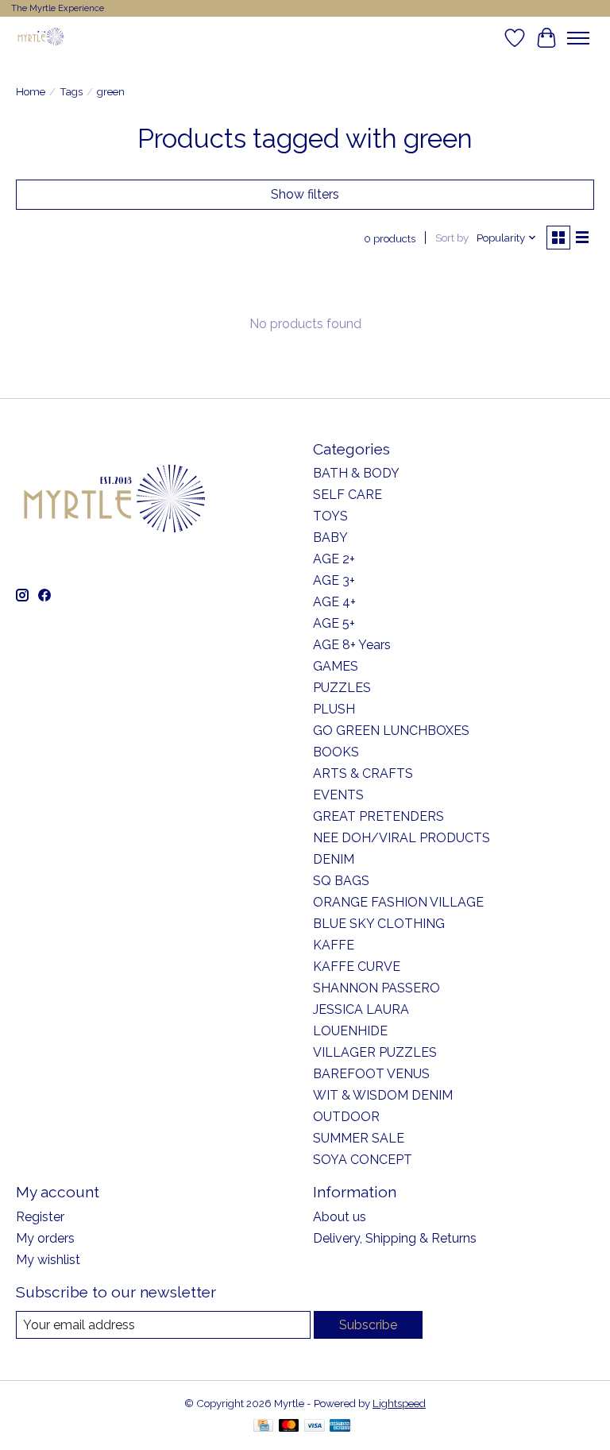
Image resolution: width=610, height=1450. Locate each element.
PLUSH (334, 709)
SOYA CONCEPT (362, 1159)
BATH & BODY (356, 473)
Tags (71, 91)
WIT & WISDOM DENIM (383, 1095)
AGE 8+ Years (352, 644)
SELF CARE (347, 494)
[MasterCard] (289, 1426)
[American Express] (340, 1426)
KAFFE (333, 945)
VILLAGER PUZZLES (375, 1052)
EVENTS (338, 794)
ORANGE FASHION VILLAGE (398, 902)
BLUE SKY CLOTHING (379, 923)
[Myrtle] (40, 37)
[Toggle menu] (578, 38)
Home (30, 91)
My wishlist (48, 1259)
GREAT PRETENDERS (378, 816)
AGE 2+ (334, 558)
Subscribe (368, 1324)
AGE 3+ (334, 580)
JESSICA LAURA (361, 1009)
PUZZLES (342, 687)
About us (339, 1216)
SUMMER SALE (358, 1138)
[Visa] (314, 1426)
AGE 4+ (334, 601)
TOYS (330, 516)
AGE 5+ (334, 623)
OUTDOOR (346, 1116)
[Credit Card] (263, 1426)
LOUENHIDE (350, 1030)
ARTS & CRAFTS (363, 773)
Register (40, 1216)
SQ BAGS (341, 880)
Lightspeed (399, 1403)
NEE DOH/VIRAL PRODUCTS (401, 837)
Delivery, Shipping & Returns (395, 1238)
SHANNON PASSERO (376, 988)
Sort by (452, 237)
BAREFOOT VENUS (371, 1073)
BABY (330, 537)
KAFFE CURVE (356, 966)
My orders (45, 1238)
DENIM (333, 859)
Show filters (305, 194)
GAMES (335, 666)
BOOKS (336, 752)
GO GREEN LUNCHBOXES (391, 730)
